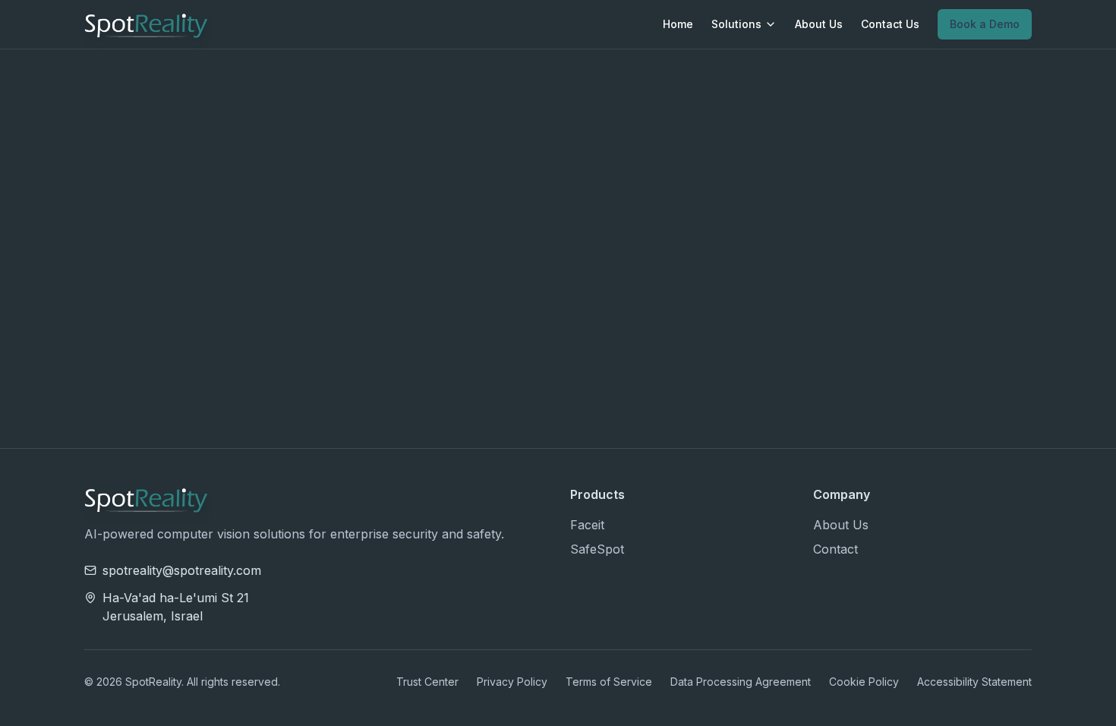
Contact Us (890, 23)
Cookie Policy (864, 681)
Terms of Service (609, 681)
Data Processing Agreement (740, 681)
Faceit (587, 524)
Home (678, 23)
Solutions (736, 23)
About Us (819, 23)
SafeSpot (597, 549)
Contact (835, 549)
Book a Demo (985, 23)
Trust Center (427, 681)
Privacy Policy (512, 681)
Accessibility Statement (974, 681)
